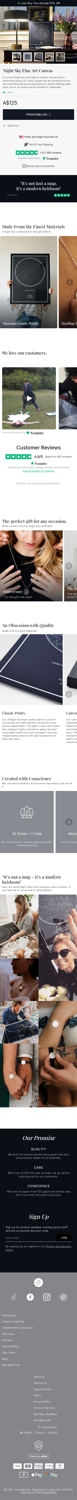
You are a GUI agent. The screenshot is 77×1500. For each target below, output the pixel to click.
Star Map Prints (11, 1364)
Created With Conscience (17, 1327)
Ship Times (8, 1352)
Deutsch (40, 1432)
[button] (38, 125)
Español (52, 1432)
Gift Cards (8, 1333)
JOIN (64, 1237)
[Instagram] (46, 1297)
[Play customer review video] (29, 398)
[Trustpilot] (50, 158)
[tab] (16, 56)
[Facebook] (30, 1297)
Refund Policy (10, 1346)
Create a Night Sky (13, 1321)
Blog (5, 1358)
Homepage (9, 1315)
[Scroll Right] (69, 282)
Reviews (7, 1340)
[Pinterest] (63, 1297)
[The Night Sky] (38, 1282)
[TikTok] (13, 1297)
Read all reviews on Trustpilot (38, 471)
